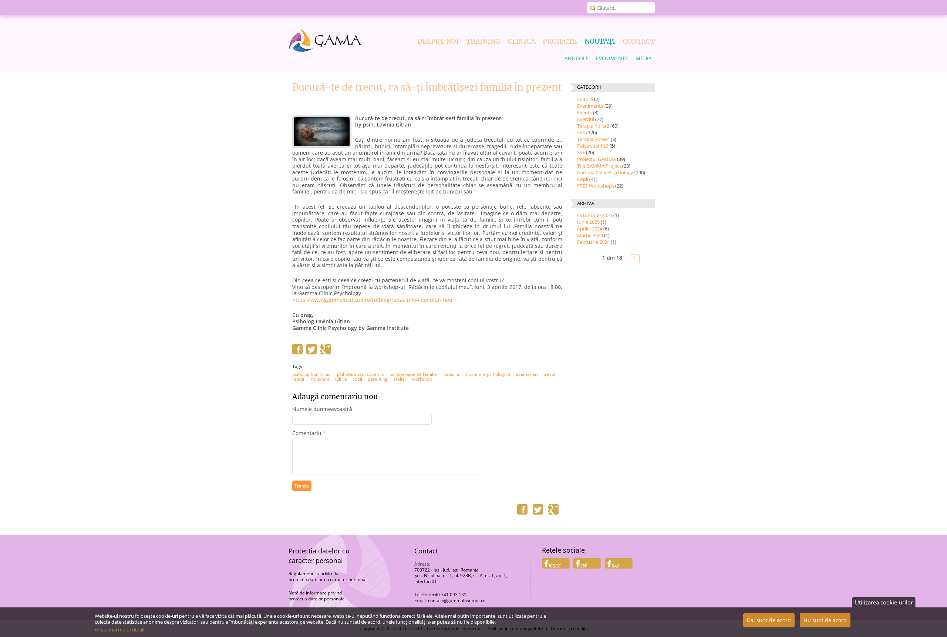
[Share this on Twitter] (311, 353)
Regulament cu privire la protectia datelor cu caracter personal (328, 576)
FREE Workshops (595, 185)
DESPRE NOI (438, 41)
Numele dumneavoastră (322, 409)
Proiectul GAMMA (596, 159)
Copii (582, 179)
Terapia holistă (593, 125)
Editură (585, 99)
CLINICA (521, 41)
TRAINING (483, 41)
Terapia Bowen (593, 139)
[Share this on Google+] (325, 353)
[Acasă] (326, 40)
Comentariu (309, 433)
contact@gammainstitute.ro (456, 600)
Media (644, 58)
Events (584, 112)
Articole (577, 58)
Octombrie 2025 (594, 215)
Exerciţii (585, 119)
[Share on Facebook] (297, 353)
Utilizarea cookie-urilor (884, 602)
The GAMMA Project (599, 165)
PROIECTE (560, 41)
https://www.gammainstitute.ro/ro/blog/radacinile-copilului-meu (372, 300)
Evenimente (612, 58)
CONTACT (639, 41)
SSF (581, 152)
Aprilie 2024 (589, 228)
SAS (581, 132)
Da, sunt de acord (769, 620)
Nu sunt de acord (825, 620)
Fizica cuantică (593, 145)
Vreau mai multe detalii (120, 630)
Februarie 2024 (593, 242)
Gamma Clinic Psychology (605, 172)
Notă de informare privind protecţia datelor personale (317, 596)
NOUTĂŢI (599, 41)
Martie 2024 (590, 235)
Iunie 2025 (588, 222)
